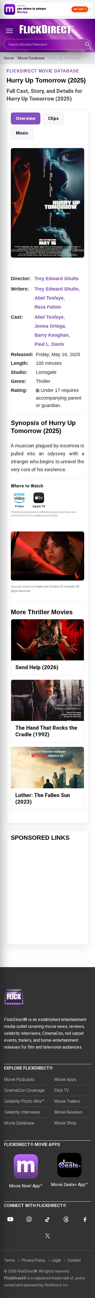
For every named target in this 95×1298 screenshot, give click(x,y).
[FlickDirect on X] (47, 1235)
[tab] (25, 119)
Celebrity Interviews (22, 1112)
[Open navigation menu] (9, 31)
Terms (9, 1260)
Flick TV (61, 1090)
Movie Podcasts (19, 1079)
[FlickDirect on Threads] (66, 1219)
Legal (56, 1260)
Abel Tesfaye (49, 298)
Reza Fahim (48, 307)
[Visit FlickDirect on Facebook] (84, 1219)
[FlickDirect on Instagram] (29, 1219)
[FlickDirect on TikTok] (47, 1219)
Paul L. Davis (49, 344)
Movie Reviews (68, 1112)
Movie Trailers (67, 1101)
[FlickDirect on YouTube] (10, 1219)
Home (9, 58)
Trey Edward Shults (57, 278)
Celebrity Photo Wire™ (24, 1101)
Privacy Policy (33, 1260)
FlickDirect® (15, 1278)
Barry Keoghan (52, 335)
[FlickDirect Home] (47, 29)
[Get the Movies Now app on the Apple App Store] (47, 9)
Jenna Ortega (50, 326)
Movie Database (31, 58)
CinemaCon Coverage (24, 1090)
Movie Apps (65, 1079)
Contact (74, 1260)
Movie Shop (65, 1123)
